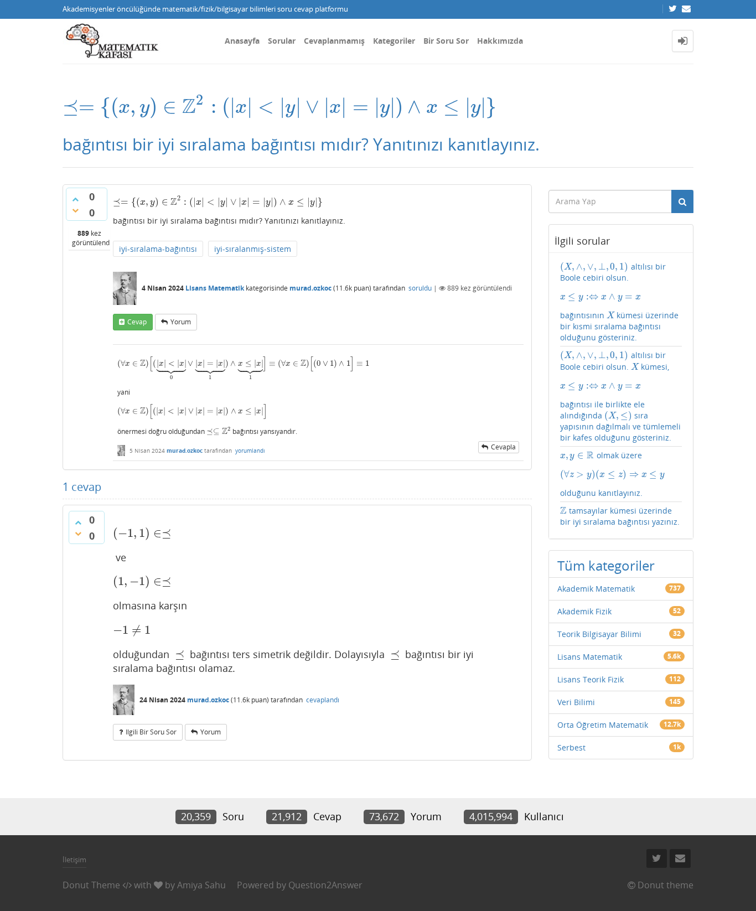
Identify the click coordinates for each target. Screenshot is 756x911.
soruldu (420, 288)
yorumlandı (250, 450)
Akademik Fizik (584, 611)
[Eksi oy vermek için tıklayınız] (75, 210)
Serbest (571, 747)
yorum (180, 322)
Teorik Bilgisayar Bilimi (599, 634)
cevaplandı (322, 700)
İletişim (74, 860)
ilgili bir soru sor (151, 732)
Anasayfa (242, 40)
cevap (137, 322)
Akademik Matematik (596, 588)
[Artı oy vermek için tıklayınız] (75, 199)
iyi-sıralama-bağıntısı (158, 249)
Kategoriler (394, 40)
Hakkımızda (500, 40)
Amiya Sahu (201, 885)
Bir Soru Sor (446, 40)
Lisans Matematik (214, 288)
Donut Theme (91, 885)
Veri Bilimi (576, 702)
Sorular (282, 40)
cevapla (503, 447)
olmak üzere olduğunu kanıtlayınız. (612, 474)
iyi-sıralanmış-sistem (252, 249)
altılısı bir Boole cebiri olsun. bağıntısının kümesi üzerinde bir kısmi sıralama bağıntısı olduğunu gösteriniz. (619, 302)
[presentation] (279, 106)
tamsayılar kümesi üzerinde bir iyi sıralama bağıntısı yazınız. (620, 516)
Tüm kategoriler (606, 565)
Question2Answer (325, 885)
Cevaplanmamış (334, 40)
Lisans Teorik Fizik (590, 679)
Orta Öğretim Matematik (602, 725)
